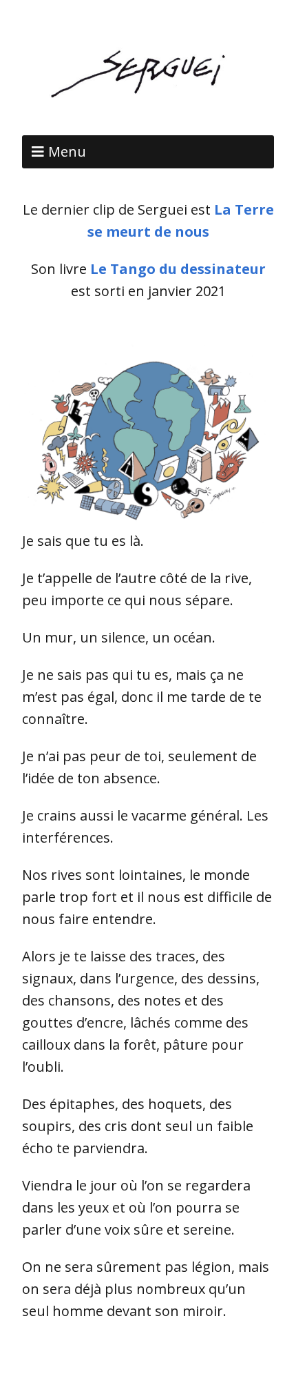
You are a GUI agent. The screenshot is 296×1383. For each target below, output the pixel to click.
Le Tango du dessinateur (178, 268)
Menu (67, 151)
